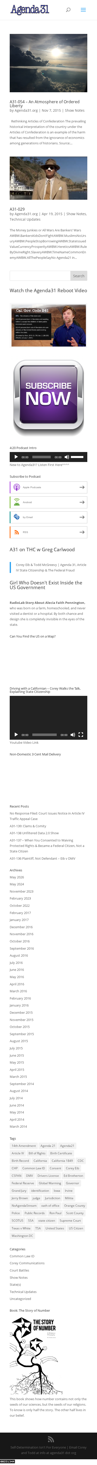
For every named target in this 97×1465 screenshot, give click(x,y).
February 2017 (20, 913)
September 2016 (22, 948)
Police (16, 1213)
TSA (38, 1228)
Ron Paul (55, 1213)
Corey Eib (72, 1168)
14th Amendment (24, 1146)
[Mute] (66, 457)
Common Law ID (33, 1168)
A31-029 (17, 209)
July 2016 (16, 962)
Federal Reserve (23, 1183)
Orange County (74, 1205)
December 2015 (21, 1012)
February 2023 (20, 898)
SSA (31, 1220)
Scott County (75, 1213)
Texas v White (21, 1228)
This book (17, 1399)
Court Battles (19, 1270)
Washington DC (22, 1236)
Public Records (35, 1213)
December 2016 (21, 927)
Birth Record (20, 1161)
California (40, 1161)
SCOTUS (17, 1220)
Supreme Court (70, 1220)
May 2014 (17, 1112)
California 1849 (62, 1161)
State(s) (15, 1284)
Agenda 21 (48, 1146)
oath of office (50, 1205)
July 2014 (16, 1098)
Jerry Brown (20, 1198)
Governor (72, 1183)
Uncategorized (20, 1298)
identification (40, 1191)
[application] (48, 457)
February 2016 (20, 998)
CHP (15, 1168)
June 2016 (17, 969)
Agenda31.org (26, 110)
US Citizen (76, 1228)
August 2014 (19, 1091)
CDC (81, 1161)
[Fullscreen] (80, 734)
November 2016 (21, 934)
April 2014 (17, 1119)
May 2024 (17, 884)
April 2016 (17, 984)
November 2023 (21, 891)
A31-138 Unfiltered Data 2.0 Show (34, 833)
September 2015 (22, 1034)
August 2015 (19, 1041)
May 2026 (17, 877)
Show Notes (75, 110)
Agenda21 (67, 1146)
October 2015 (20, 1026)
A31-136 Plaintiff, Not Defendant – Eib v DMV (42, 858)
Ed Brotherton (73, 1176)
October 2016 (20, 941)
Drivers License (48, 1176)
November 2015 (21, 1019)
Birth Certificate (61, 1153)
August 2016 (19, 955)
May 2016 (17, 977)
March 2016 (18, 991)
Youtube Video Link (24, 742)
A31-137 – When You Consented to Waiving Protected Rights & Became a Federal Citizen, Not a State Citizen (47, 845)
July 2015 (16, 1048)
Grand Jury (19, 1191)
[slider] (78, 456)
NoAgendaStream (24, 1205)
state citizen (46, 1220)
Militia (69, 1198)
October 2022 (20, 905)
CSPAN (16, 1176)
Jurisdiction (52, 1198)
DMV (29, 1176)
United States (55, 1228)
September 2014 (22, 1084)
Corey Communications (27, 1263)
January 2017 (19, 919)
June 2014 (17, 1105)
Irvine (69, 1191)
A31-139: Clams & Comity (28, 826)
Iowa (57, 1191)
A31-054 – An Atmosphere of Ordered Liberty (45, 103)
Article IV (18, 1153)
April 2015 (17, 1069)
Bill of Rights (37, 1153)
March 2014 (18, 1126)
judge (36, 1198)
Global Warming (50, 1183)
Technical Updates (25, 219)
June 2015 (17, 1055)
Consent (55, 1168)
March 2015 (18, 1076)
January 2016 (19, 1005)
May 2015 (17, 1062)
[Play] (16, 457)
